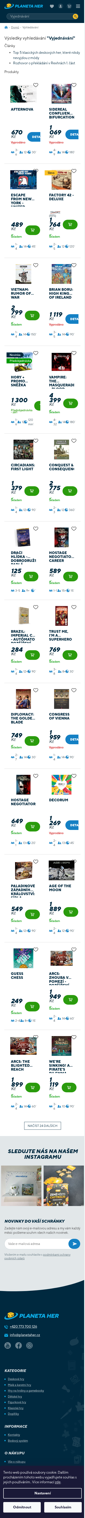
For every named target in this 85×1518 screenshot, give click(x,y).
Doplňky (13, 1413)
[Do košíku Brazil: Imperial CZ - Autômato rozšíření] (32, 655)
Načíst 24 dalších (43, 1126)
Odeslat (74, 1244)
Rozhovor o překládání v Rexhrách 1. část (44, 63)
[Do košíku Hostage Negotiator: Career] (70, 576)
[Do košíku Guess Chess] (32, 1006)
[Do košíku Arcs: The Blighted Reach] (32, 1087)
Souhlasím (63, 1507)
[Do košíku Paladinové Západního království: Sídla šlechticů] (32, 914)
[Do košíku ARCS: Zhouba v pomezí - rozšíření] (70, 1000)
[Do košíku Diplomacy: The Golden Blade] (32, 741)
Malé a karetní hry (19, 1385)
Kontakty (14, 1434)
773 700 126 (23, 1327)
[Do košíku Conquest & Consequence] (70, 491)
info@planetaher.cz (25, 1335)
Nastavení (42, 1493)
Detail (37, 137)
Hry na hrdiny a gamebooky (26, 1390)
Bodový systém (18, 1440)
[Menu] (78, 6)
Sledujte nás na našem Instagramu (43, 1154)
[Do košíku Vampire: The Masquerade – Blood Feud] (70, 403)
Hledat (75, 16)
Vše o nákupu (17, 1461)
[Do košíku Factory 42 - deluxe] (70, 224)
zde (58, 1482)
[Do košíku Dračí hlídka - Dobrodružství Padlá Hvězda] (31, 576)
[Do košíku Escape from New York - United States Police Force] (32, 230)
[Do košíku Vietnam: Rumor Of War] (32, 315)
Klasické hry (16, 1408)
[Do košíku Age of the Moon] (70, 912)
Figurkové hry (17, 1402)
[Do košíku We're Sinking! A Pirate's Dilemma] (69, 1087)
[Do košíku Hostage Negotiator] (32, 826)
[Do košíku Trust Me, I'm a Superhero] (70, 655)
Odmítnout (22, 1507)
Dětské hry (15, 1396)
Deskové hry (16, 1379)
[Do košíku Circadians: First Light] (31, 491)
